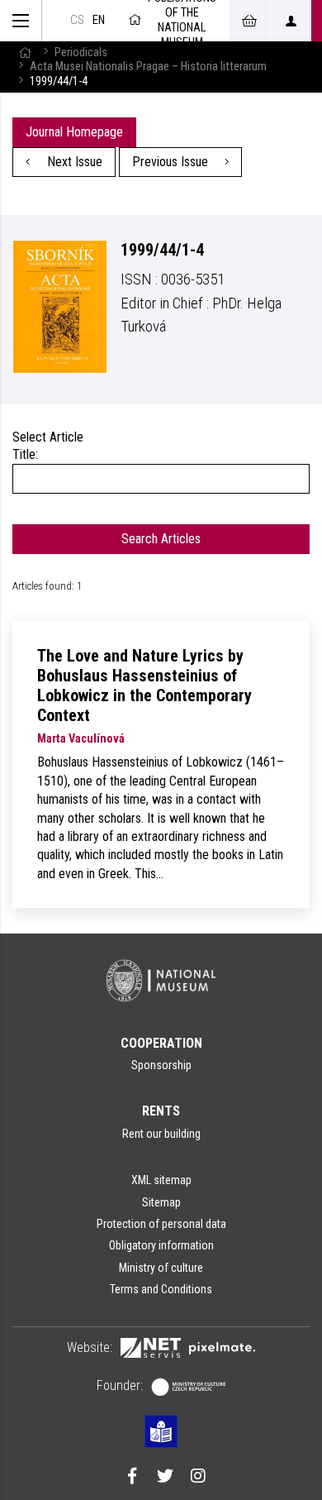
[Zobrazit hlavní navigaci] (21, 20)
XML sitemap (161, 1180)
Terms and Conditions (161, 1289)
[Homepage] (24, 52)
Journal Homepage (74, 132)
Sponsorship (161, 1065)
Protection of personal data (161, 1223)
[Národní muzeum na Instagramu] (198, 1478)
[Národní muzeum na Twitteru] (165, 1478)
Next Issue (73, 162)
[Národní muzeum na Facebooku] (132, 1478)
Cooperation (161, 1043)
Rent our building (161, 1133)
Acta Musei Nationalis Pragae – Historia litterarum (148, 67)
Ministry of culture (161, 1267)
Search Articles (161, 539)
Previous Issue (171, 162)
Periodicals (80, 52)
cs (77, 20)
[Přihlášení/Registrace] (290, 20)
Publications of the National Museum (182, 20)
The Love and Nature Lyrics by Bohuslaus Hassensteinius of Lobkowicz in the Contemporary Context (144, 685)
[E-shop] (249, 20)
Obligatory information (161, 1245)
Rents (161, 1111)
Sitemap (161, 1202)
